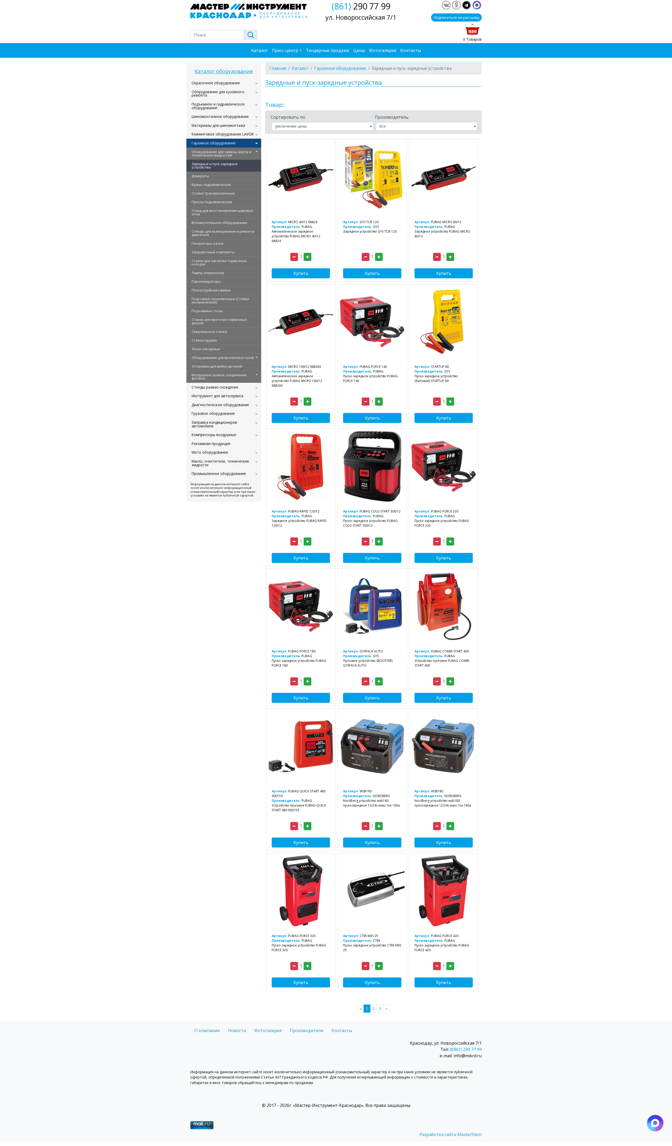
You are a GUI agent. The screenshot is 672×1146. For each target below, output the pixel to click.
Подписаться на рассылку (456, 17)
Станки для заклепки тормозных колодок (219, 262)
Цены (359, 50)
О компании (207, 1030)
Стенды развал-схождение (215, 387)
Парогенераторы (206, 281)
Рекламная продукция (211, 443)
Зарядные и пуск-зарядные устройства (215, 165)
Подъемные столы (207, 310)
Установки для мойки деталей (217, 366)
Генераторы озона (207, 243)
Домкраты (200, 176)
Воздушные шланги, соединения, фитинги (219, 377)
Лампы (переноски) (208, 272)
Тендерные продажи (327, 50)
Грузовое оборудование (213, 413)
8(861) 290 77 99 (466, 1049)
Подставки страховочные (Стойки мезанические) (220, 300)
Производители (306, 1030)
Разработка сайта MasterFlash (450, 1134)
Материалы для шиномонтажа (218, 125)
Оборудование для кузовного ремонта (218, 93)
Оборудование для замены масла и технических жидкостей (221, 153)
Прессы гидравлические (212, 202)
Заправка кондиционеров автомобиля (214, 424)
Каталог (259, 50)
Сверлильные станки (209, 331)
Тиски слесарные (206, 349)
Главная (277, 68)
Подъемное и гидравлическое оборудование (218, 106)
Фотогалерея (382, 50)
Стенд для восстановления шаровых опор (222, 212)
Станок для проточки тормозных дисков (219, 321)
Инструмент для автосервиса (217, 395)
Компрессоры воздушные (214, 434)
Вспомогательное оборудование (219, 222)
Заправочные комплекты (213, 252)
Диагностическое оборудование (220, 404)
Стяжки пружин (204, 340)
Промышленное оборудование (219, 473)
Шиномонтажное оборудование (220, 116)
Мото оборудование (210, 452)
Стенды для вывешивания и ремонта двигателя (223, 233)
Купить (300, 273)
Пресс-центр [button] (285, 50)
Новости (237, 1030)
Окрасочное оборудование (216, 82)
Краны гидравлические (211, 184)
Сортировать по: (288, 117)
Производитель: (392, 117)
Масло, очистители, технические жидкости (220, 463)
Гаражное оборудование (214, 142)
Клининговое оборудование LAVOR (223, 134)
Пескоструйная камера (211, 290)
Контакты (410, 50)
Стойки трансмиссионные (213, 193)
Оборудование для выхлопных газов (223, 357)
